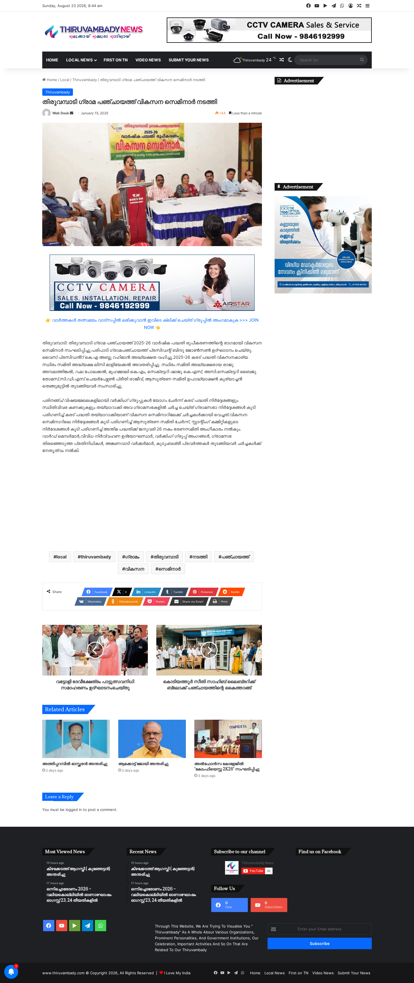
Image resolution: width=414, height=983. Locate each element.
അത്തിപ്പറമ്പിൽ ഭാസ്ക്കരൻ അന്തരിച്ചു (74, 763)
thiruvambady (96, 557)
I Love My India (177, 973)
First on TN (116, 59)
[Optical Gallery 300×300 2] (323, 292)
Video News (148, 59)
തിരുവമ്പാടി (165, 557)
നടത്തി (199, 557)
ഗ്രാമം (132, 557)
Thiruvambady (84, 79)
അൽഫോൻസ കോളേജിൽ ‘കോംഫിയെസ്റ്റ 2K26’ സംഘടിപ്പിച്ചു (226, 766)
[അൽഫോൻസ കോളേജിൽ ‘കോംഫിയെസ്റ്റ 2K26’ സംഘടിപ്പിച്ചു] (228, 739)
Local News (79, 59)
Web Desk (60, 113)
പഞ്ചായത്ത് (235, 557)
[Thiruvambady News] (94, 31)
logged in (74, 809)
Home (52, 59)
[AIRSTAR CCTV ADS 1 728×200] (152, 282)
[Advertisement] (152, 502)
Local (64, 79)
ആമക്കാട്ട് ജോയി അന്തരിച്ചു (143, 763)
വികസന (134, 569)
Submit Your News (189, 59)
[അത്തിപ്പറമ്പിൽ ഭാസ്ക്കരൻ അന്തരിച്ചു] (76, 739)
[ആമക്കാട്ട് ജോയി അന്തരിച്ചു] (152, 739)
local (61, 557)
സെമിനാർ (169, 569)
